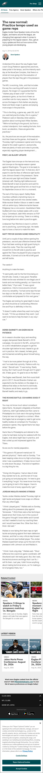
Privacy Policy (28, 751)
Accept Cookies (21, 769)
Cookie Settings (21, 755)
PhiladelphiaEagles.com (23, 682)
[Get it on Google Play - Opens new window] (29, 715)
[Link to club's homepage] (4, 3)
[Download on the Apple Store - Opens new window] (13, 714)
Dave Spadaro (15, 54)
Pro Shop (33, 4)
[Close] (40, 723)
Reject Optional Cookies (21, 762)
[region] (21, 746)
